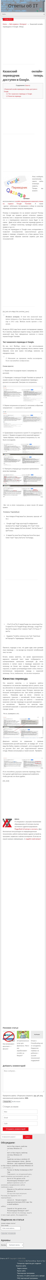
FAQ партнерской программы (27, 1278)
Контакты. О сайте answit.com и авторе (31, 1276)
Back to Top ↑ (41, 1261)
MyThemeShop (31, 1261)
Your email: (5, 1225)
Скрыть (27, 85)
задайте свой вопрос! (33, 839)
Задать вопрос (22, 1268)
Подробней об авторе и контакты (26, 829)
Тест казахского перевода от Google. (19, 94)
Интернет (23, 24)
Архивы (3, 1245)
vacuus (9, 1200)
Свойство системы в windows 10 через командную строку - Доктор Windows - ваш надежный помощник (20, 1161)
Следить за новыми (11, 1107)
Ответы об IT (23, 5)
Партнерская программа (25, 1273)
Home (5, 24)
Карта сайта (21, 1271)
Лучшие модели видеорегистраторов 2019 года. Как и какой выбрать (19, 1202)
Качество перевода (13, 96)
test (8, 1146)
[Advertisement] (23, 43)
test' (8, 1153)
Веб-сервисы (14, 24)
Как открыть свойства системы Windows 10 (18, 1165)
